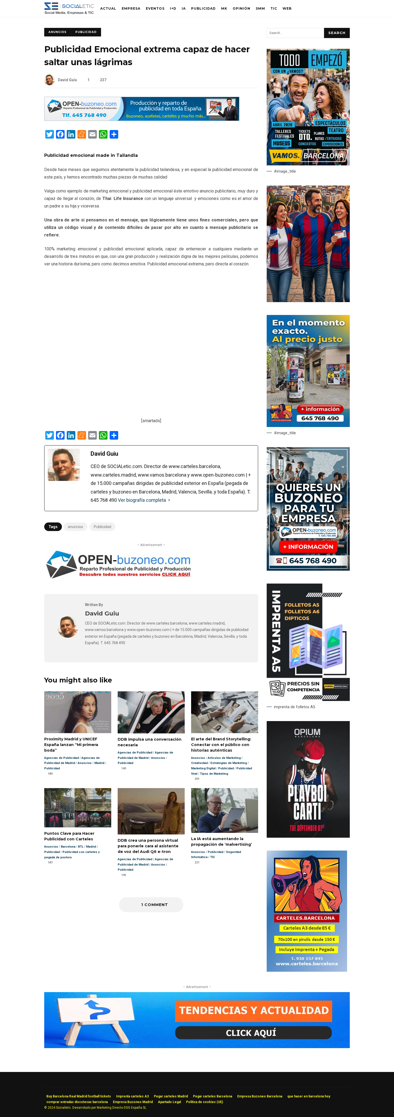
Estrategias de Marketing (228, 763)
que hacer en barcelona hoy (308, 1096)
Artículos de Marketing (224, 758)
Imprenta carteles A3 (132, 1096)
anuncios (75, 527)
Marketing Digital (203, 768)
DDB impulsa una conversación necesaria (151, 712)
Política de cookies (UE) (204, 1102)
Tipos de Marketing (214, 773)
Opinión (241, 8)
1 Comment (154, 904)
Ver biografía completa (142, 500)
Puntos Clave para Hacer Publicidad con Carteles (77, 808)
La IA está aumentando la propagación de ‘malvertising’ (224, 810)
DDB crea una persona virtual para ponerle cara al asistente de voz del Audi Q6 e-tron (151, 811)
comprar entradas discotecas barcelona (77, 1102)
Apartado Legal (169, 1102)
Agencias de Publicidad (61, 758)
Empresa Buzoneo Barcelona (259, 1096)
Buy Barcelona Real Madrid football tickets (78, 1096)
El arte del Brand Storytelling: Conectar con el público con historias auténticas (224, 712)
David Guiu (67, 80)
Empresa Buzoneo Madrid (133, 1102)
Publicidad (203, 8)
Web (287, 8)
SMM (260, 8)
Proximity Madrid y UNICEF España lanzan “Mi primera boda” (77, 712)
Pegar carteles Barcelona (212, 1096)
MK (224, 8)
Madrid (99, 763)
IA (184, 8)
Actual (108, 8)
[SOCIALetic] (69, 10)
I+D (173, 8)
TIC (273, 8)
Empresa (131, 8)
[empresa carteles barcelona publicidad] (307, 970)
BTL (80, 846)
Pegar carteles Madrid (171, 1096)
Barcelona (68, 846)
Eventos (155, 8)
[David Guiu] (68, 636)
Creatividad (199, 763)
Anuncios (57, 32)
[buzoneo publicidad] (141, 119)
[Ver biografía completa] (169, 500)
